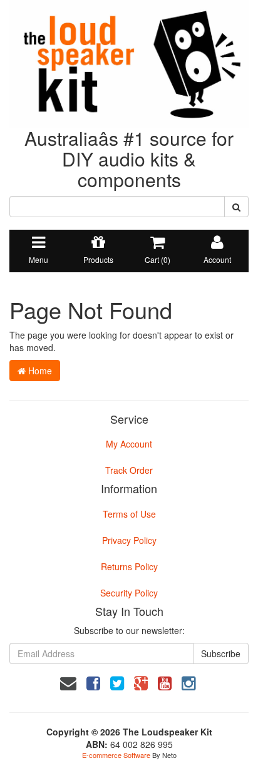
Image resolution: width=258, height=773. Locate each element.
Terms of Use (129, 514)
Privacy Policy (129, 540)
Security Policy (129, 592)
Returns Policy (129, 566)
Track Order (129, 470)
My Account (129, 444)
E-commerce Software (116, 755)
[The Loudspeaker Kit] (129, 62)
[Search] (236, 206)
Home (39, 370)
